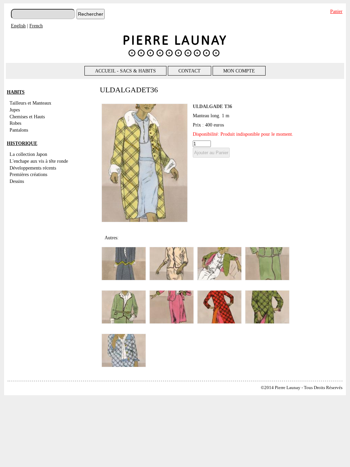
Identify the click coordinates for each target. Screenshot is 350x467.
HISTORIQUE (22, 143)
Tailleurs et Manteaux (30, 103)
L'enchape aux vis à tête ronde (39, 161)
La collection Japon (28, 154)
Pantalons (19, 130)
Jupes (15, 109)
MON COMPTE (239, 71)
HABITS (16, 92)
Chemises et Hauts (27, 116)
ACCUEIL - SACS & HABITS (125, 71)
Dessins (17, 181)
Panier (336, 11)
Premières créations (28, 174)
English (18, 25)
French (36, 25)
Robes (15, 123)
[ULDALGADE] (145, 220)
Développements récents (33, 168)
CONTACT (189, 71)
